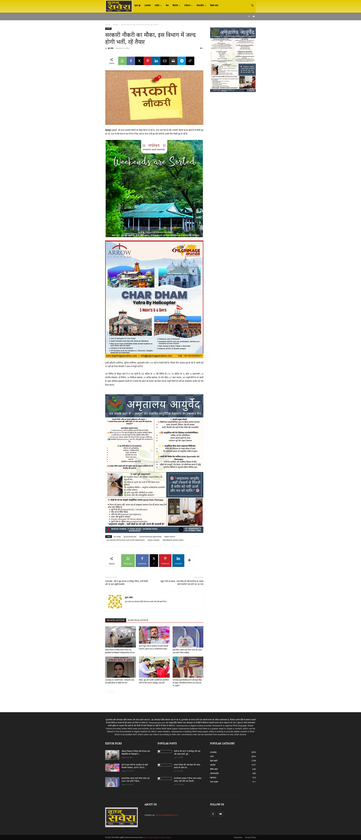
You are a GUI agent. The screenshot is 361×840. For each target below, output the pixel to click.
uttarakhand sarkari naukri (173, 540)
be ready (117, 536)
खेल (167, 6)
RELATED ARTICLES (116, 620)
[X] (139, 61)
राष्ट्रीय (157, 6)
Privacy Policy (250, 837)
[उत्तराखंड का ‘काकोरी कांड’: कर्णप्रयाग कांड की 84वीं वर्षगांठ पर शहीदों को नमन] (120, 667)
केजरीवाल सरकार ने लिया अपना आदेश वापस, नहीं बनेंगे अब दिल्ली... (187, 780)
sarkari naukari (153, 540)
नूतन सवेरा (110, 48)
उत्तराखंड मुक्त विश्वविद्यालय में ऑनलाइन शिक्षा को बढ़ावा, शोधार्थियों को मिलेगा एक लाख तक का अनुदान (187, 683)
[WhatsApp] (122, 61)
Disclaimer (238, 837)
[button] (252, 6)
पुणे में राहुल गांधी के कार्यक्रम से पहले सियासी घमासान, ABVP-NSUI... (135, 766)
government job (130, 536)
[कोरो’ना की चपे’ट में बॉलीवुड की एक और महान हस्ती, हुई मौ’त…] (165, 753)
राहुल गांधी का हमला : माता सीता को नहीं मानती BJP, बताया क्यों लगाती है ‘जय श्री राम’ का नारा (181, 583)
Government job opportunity (150, 536)
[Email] (164, 61)
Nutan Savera (170, 536)
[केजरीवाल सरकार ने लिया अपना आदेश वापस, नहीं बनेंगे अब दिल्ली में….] (165, 781)
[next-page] (111, 691)
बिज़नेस (175, 6)
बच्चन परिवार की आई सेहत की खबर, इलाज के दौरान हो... (187, 766)
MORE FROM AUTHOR (138, 620)
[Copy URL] (190, 61)
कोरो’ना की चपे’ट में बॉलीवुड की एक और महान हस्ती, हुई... (187, 753)
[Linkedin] (156, 61)
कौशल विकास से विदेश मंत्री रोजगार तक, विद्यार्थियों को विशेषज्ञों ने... (136, 753)
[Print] (173, 61)
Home (107, 24)
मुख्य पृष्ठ (137, 6)
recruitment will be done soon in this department (125, 540)
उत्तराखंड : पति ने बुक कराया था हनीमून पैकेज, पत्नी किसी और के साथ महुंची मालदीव (126, 583)
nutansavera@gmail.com (166, 815)
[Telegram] (181, 61)
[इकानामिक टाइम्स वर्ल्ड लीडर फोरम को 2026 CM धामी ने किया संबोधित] (188, 637)
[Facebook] (249, 16)
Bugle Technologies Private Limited (157, 837)
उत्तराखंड (148, 6)
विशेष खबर (214, 6)
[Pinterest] (148, 61)
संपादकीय (200, 6)
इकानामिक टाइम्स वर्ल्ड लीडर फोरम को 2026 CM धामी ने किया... (135, 780)
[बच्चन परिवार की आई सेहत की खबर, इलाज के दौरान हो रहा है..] (165, 768)
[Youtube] (254, 16)
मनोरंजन (187, 6)
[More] (189, 560)
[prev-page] (107, 691)
